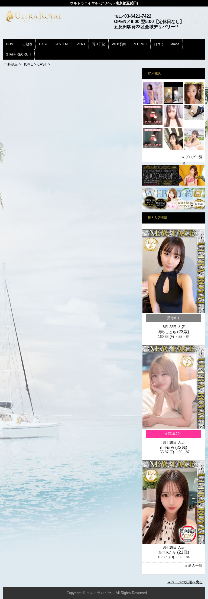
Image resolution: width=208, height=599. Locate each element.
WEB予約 (119, 44)
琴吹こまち (167, 332)
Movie (174, 44)
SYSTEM (61, 44)
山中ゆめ (167, 448)
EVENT (79, 44)
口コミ (159, 44)
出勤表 (27, 44)
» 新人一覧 (193, 566)
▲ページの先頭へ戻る (185, 582)
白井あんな (167, 553)
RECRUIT (139, 44)
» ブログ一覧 (192, 157)
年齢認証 (11, 64)
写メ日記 (98, 44)
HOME (11, 44)
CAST (43, 44)
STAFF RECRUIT (18, 54)
